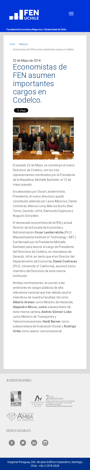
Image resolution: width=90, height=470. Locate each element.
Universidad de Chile (55, 29)
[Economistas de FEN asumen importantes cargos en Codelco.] (43, 138)
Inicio (12, 44)
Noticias (23, 44)
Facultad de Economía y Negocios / (25, 29)
